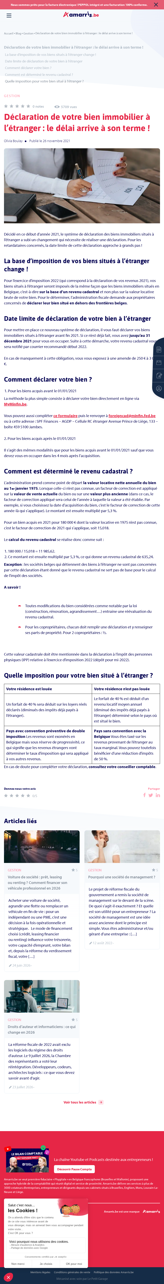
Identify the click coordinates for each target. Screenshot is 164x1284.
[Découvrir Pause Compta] (27, 1159)
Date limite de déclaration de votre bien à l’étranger (43, 61)
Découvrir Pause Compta (74, 1169)
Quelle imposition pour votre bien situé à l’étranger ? (44, 81)
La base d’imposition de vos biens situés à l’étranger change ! (50, 54)
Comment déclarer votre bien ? (28, 67)
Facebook (144, 795)
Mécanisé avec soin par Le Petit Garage (82, 1279)
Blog (18, 33)
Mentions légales (40, 1272)
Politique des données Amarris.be (114, 1272)
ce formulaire (65, 415)
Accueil (8, 33)
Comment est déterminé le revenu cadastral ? (39, 74)
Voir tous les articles (80, 1102)
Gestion (28, 33)
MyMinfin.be (15, 403)
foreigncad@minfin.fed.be (132, 415)
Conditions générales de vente (72, 1272)
